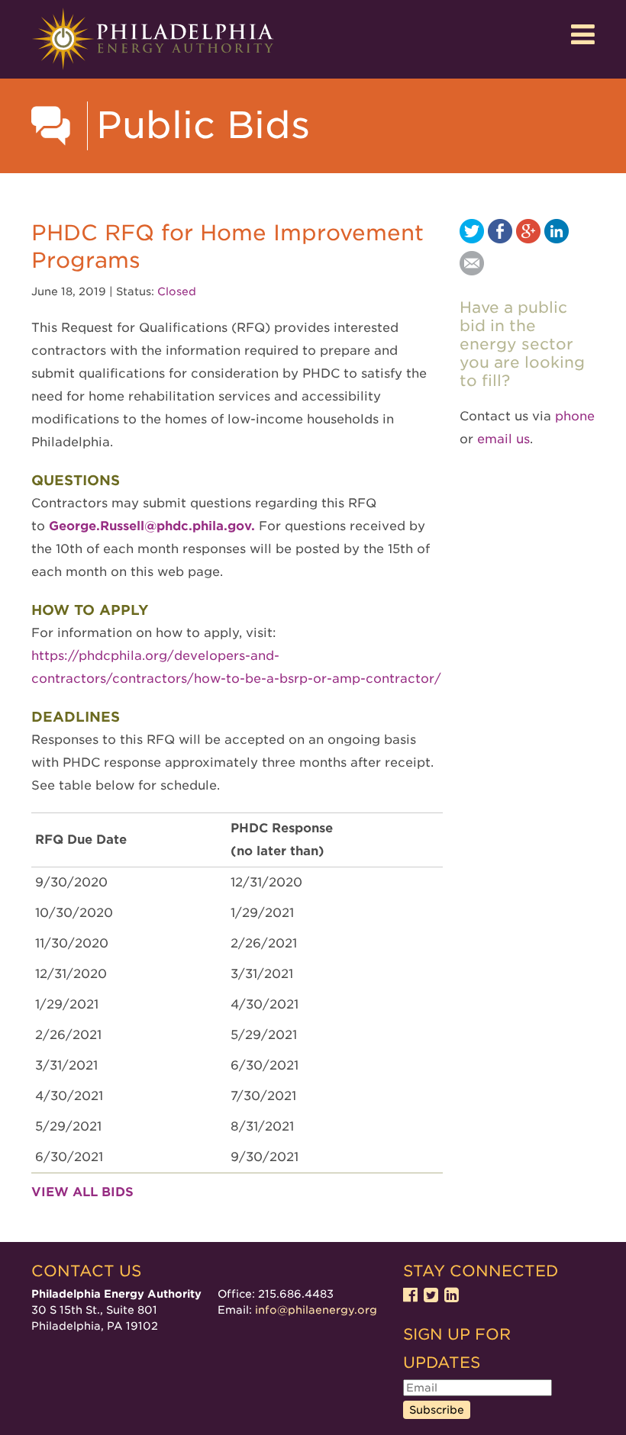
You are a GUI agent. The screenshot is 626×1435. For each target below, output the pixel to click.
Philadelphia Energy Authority (152, 39)
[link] (154, 526)
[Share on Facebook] (500, 239)
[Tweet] (472, 239)
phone (575, 416)
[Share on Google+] (528, 239)
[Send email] (472, 271)
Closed (176, 291)
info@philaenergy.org (316, 1310)
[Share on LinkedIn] (556, 239)
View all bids (82, 1192)
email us (503, 439)
